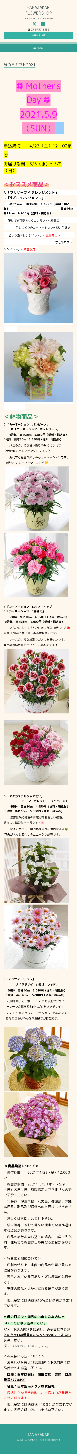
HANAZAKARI (41, 1434)
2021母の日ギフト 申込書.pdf (23, 1346)
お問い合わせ (38, 35)
